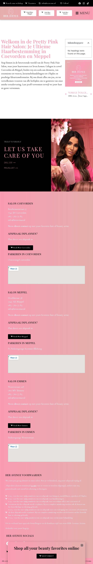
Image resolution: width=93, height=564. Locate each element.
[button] (88, 43)
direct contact (21, 226)
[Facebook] (80, 3)
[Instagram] (84, 3)
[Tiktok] (88, 3)
